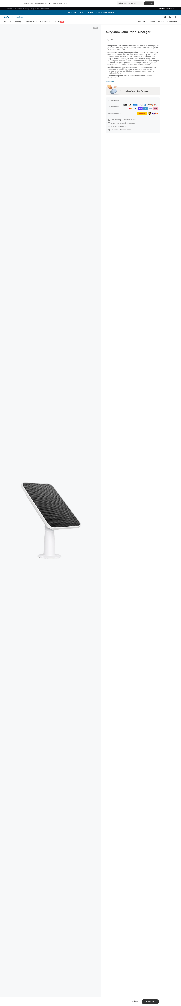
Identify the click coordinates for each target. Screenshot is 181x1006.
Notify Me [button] (150, 1001)
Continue (149, 3)
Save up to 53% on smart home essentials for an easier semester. (90, 12)
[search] (165, 17)
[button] (157, 3)
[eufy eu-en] (7, 17)
